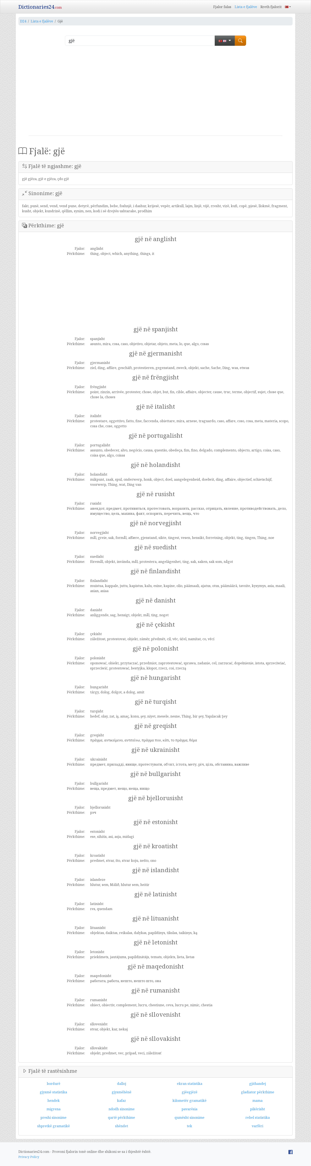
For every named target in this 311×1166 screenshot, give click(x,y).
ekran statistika (189, 1083)
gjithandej (257, 1083)
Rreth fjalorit (271, 6)
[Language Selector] (288, 7)
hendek (53, 1100)
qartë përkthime (121, 1117)
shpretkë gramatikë (53, 1126)
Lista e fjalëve (246, 6)
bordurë (53, 1083)
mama (257, 1100)
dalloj (121, 1083)
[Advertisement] (155, 92)
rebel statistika (257, 1117)
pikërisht (257, 1109)
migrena (54, 1109)
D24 (23, 21)
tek (189, 1126)
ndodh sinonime (122, 1109)
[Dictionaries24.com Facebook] (290, 1151)
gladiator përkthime (257, 1092)
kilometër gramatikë (189, 1100)
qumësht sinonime (189, 1117)
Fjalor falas (222, 6)
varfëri (257, 1126)
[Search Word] (240, 41)
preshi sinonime (53, 1117)
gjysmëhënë (121, 1092)
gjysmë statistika (53, 1092)
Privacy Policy (28, 1157)
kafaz (121, 1100)
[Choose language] (225, 41)
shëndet (121, 1126)
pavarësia (189, 1109)
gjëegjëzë (189, 1092)
